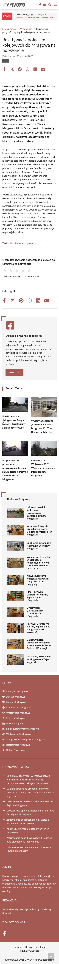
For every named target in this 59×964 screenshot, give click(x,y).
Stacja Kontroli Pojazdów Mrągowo (25, 739)
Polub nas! (14, 372)
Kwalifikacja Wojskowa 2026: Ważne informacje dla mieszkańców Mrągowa (43, 468)
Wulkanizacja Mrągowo (19, 734)
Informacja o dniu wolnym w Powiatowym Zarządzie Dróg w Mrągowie (36, 513)
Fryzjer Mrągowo (15, 723)
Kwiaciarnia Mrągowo (18, 707)
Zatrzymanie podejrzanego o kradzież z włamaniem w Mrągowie (27, 822)
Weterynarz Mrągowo (18, 713)
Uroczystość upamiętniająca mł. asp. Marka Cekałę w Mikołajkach (30, 812)
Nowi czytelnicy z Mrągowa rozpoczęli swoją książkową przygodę (38, 580)
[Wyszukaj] (50, 5)
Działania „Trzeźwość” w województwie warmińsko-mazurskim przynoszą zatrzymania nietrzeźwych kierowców (28, 780)
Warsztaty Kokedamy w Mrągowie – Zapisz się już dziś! (39, 659)
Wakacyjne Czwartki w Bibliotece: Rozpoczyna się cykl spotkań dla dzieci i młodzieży (38, 563)
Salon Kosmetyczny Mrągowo (22, 729)
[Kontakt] (44, 4)
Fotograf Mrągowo (16, 718)
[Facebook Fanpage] (39, 4)
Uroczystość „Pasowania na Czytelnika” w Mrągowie (35, 612)
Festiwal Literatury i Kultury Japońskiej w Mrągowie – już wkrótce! (38, 628)
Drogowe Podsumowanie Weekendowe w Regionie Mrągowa (29, 803)
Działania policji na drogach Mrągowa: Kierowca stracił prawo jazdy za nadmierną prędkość (30, 793)
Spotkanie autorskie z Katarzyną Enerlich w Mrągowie (39, 546)
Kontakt (6, 913)
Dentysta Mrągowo (17, 691)
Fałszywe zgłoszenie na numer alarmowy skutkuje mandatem (28, 849)
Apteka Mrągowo (15, 697)
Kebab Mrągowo (15, 750)
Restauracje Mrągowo (18, 745)
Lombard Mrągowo (16, 702)
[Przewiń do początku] (51, 956)
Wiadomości (26, 29)
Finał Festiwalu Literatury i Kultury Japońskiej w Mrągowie (37, 596)
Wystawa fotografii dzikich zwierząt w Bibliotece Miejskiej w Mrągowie (39, 530)
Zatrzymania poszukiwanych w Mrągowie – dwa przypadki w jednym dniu (30, 840)
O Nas (28, 947)
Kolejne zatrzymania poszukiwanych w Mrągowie (27, 831)
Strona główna (9, 29)
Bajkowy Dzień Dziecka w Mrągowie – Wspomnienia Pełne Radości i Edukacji (39, 644)
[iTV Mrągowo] (13, 4)
